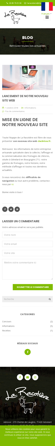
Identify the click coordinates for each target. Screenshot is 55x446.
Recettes (6, 330)
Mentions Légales (29, 441)
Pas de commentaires (15, 111)
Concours (6, 321)
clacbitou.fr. (44, 141)
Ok (18, 441)
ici (12, 184)
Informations (30, 107)
